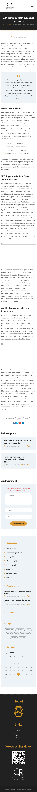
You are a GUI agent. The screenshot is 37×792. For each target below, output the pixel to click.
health (26, 418)
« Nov (6, 681)
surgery (14, 637)
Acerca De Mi (18, 732)
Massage (9, 557)
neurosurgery (25, 633)
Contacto (18, 738)
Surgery (8, 569)
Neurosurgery (10, 565)
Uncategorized (11, 573)
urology (22, 637)
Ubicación (18, 736)
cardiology (11, 418)
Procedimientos (18, 734)
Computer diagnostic (13, 552)
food (19, 418)
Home (18, 730)
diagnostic (20, 629)
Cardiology (9, 548)
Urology (8, 577)
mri (16, 633)
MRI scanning (10, 561)
